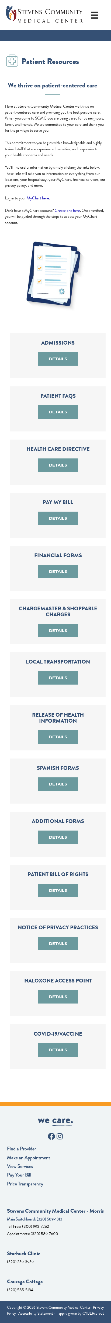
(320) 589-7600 (44, 1234)
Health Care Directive (58, 449)
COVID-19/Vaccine (58, 1034)
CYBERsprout (93, 1313)
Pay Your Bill (19, 1174)
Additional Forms (58, 821)
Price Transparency (25, 1183)
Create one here (67, 210)
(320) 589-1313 (49, 1219)
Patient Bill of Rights (58, 874)
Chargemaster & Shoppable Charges (58, 611)
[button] (58, 359)
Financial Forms (58, 555)
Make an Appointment (28, 1157)
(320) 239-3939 (20, 1262)
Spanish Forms (58, 768)
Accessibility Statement (35, 1313)
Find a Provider (21, 1148)
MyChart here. (38, 198)
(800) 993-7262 (35, 1226)
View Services (20, 1166)
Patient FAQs (58, 396)
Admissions (58, 343)
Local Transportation (58, 662)
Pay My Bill (58, 502)
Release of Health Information (58, 718)
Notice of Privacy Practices (58, 927)
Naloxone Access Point (58, 981)
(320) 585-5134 (20, 1290)
